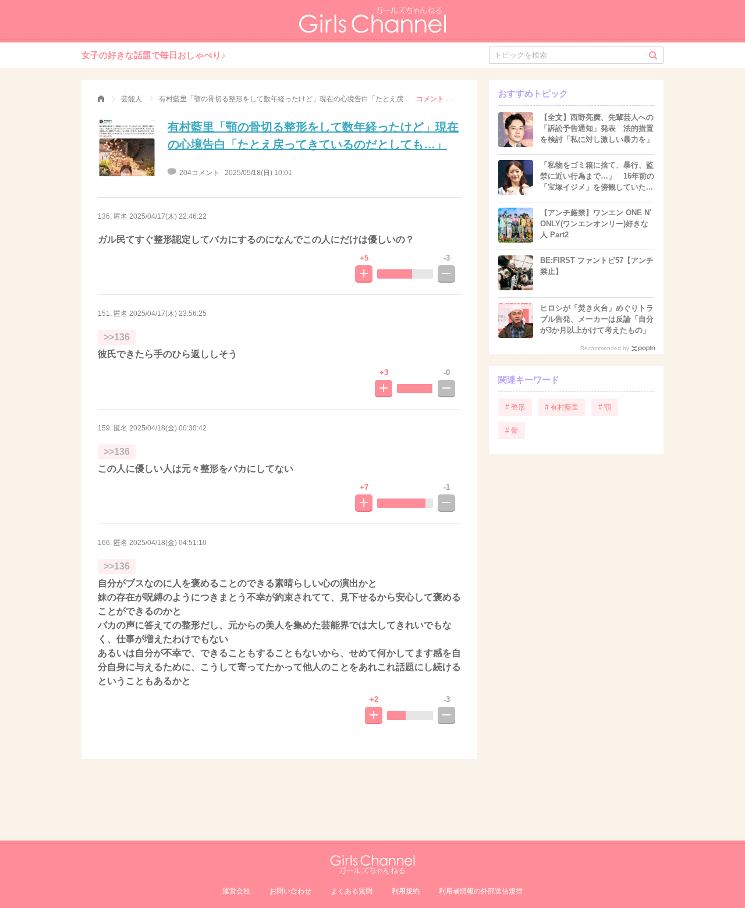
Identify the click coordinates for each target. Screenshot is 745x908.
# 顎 (604, 407)
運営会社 (236, 891)
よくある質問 (351, 891)
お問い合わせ (290, 891)
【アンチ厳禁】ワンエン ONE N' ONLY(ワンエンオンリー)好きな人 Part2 (595, 223)
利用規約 (406, 891)
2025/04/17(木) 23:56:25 (168, 313)
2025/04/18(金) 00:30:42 (168, 428)
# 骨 (511, 430)
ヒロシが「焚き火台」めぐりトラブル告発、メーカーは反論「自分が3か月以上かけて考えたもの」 (597, 319)
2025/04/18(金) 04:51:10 (168, 543)
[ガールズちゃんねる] (101, 99)
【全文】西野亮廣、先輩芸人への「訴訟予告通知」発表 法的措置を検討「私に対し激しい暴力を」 (597, 128)
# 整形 (515, 407)
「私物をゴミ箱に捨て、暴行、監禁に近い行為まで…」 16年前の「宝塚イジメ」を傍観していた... (597, 176)
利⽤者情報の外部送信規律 (481, 891)
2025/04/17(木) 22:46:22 (168, 216)
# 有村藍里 (562, 407)
